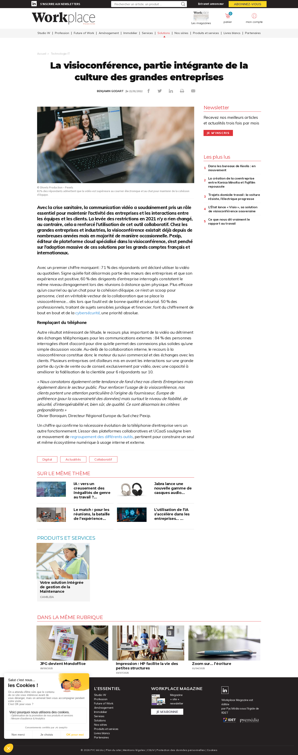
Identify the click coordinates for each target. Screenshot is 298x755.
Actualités (73, 459)
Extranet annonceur (211, 4)
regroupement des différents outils (101, 436)
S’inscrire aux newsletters (60, 4)
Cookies (212, 750)
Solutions (164, 33)
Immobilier (130, 33)
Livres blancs (232, 33)
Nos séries (181, 33)
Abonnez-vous (247, 4)
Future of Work (84, 33)
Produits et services (206, 33)
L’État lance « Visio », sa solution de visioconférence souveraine (232, 209)
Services (147, 33)
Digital (47, 459)
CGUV (150, 750)
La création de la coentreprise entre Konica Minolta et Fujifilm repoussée (231, 182)
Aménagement (109, 33)
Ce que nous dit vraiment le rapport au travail (229, 221)
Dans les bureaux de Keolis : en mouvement (232, 168)
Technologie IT (60, 53)
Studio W (44, 33)
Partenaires (253, 33)
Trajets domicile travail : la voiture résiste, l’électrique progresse (234, 197)
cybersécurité (87, 312)
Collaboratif (103, 459)
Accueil (41, 53)
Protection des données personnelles (181, 750)
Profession (62, 33)
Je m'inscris (218, 133)
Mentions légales (134, 750)
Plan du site (113, 750)
